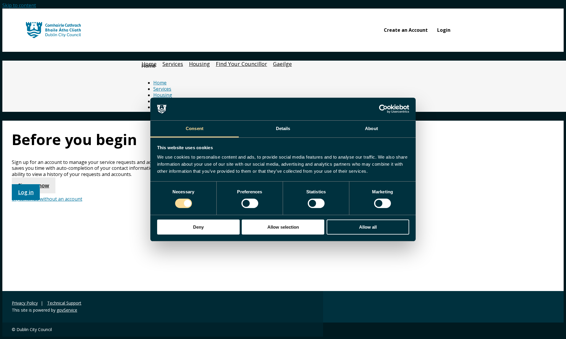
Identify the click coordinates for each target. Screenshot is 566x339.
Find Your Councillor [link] (241, 63)
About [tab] (371, 128)
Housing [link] (199, 63)
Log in (26, 192)
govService (67, 310)
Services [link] (172, 63)
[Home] (53, 36)
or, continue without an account (47, 199)
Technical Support (64, 303)
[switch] (249, 203)
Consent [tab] (194, 128)
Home (149, 66)
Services (162, 89)
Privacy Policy (25, 303)
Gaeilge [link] (282, 63)
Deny (198, 227)
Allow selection (283, 227)
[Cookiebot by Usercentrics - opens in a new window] (383, 108)
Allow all (368, 227)
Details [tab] (283, 128)
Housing (162, 95)
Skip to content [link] (19, 5)
